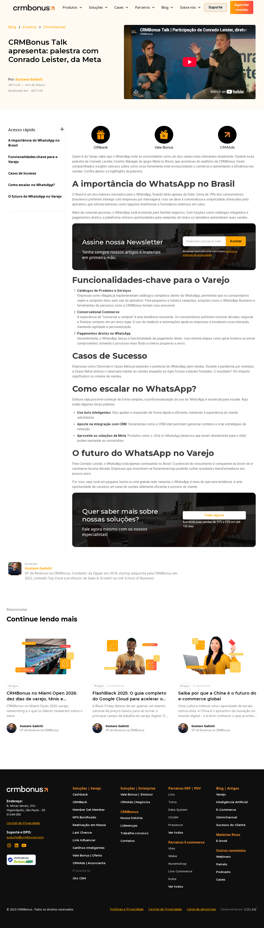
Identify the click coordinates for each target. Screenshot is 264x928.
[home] (33, 7)
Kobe (172, 879)
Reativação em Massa (89, 825)
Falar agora (214, 515)
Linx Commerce (180, 871)
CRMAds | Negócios (135, 802)
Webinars (223, 857)
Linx (171, 794)
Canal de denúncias (201, 909)
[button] (72, 7)
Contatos (127, 841)
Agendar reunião (241, 7)
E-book (221, 841)
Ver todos (175, 832)
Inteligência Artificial (232, 802)
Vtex (171, 848)
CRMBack (80, 802)
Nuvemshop (177, 864)
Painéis (221, 864)
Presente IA (81, 871)
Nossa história (131, 818)
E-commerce (115, 685)
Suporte (216, 7)
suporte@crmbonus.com (25, 837)
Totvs (172, 802)
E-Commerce (226, 810)
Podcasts (223, 872)
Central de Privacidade (23, 823)
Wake (172, 856)
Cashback (80, 794)
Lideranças (128, 825)
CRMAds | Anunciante (89, 863)
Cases (220, 879)
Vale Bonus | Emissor (136, 794)
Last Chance (82, 832)
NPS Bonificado (84, 817)
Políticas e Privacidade (127, 909)
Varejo (221, 794)
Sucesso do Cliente (230, 825)
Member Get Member (89, 810)
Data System (177, 810)
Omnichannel (226, 817)
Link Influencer (84, 840)
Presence (175, 825)
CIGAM (173, 817)
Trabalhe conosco (134, 833)
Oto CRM (79, 878)
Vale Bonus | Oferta (87, 855)
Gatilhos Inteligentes (89, 848)
